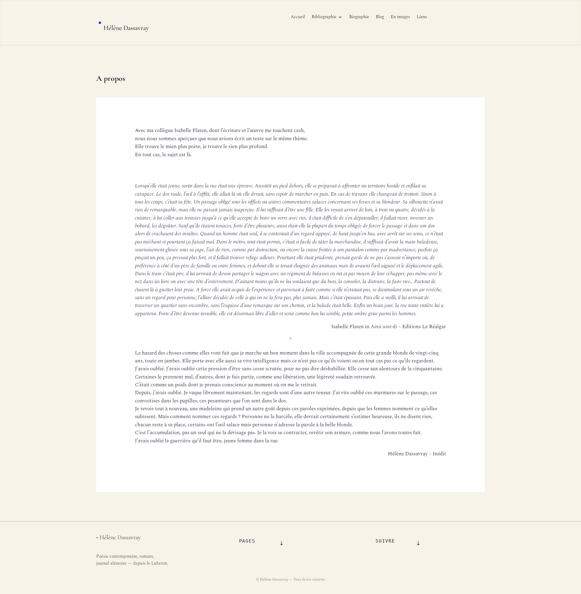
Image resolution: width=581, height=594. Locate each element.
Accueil (298, 17)
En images (400, 17)
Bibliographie (324, 17)
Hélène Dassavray (126, 28)
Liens (422, 17)
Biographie (359, 17)
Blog (380, 17)
